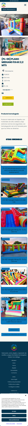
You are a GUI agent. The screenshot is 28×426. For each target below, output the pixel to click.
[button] (25, 395)
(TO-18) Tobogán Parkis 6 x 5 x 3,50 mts (14, 201)
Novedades (14, 370)
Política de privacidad (14, 382)
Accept (14, 411)
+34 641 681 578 (14, 0)
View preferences (14, 420)
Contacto (14, 373)
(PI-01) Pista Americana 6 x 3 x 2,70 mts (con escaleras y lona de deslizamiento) (14, 170)
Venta (14, 365)
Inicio (14, 363)
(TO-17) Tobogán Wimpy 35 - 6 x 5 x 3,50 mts (14, 231)
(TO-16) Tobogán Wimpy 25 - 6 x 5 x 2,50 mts (14, 260)
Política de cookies (10, 423)
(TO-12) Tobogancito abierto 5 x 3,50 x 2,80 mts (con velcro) (14, 321)
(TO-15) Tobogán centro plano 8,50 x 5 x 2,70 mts (14, 291)
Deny (14, 415)
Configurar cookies (14, 387)
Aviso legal (19, 423)
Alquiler (14, 368)
